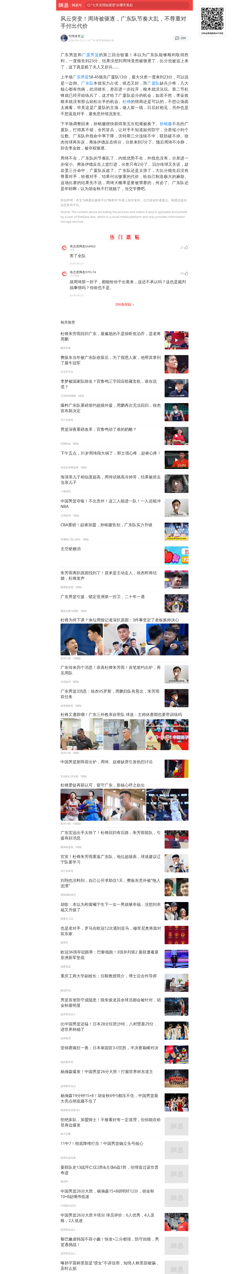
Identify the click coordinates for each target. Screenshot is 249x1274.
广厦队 (153, 83)
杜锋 (126, 101)
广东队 (87, 83)
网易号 (77, 5)
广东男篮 (81, 76)
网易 (63, 5)
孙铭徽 (166, 123)
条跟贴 (123, 304)
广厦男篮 (90, 54)
